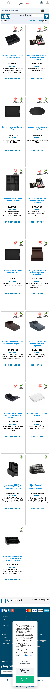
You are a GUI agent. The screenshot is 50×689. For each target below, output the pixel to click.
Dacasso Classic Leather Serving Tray (37, 128)
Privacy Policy (30, 620)
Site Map (4, 638)
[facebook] (2, 610)
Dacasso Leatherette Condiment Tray (13, 200)
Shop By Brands (7, 643)
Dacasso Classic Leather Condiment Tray (12, 56)
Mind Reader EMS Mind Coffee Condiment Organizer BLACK (12, 558)
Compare (46, 16)
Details (12, 66)
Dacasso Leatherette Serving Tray (13, 271)
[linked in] (9, 610)
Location (4, 620)
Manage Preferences (25, 662)
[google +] (12, 610)
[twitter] (5, 610)
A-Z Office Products (8, 641)
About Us (4, 623)
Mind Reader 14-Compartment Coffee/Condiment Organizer (37, 488)
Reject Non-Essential (25, 671)
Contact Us (5, 625)
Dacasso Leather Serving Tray (13, 128)
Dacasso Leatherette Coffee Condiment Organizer (37, 201)
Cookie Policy (28, 655)
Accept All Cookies (25, 680)
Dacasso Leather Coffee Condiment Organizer (12, 343)
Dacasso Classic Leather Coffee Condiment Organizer (37, 57)
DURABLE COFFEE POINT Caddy (37, 414)
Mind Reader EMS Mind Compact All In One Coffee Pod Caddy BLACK (12, 488)
